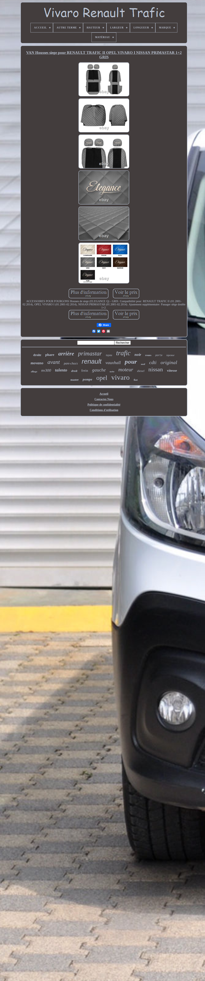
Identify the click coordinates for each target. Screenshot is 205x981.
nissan (155, 369)
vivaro (120, 377)
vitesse (172, 370)
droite (37, 355)
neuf (143, 364)
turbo (112, 371)
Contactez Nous (103, 399)
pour (131, 361)
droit (74, 370)
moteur (125, 369)
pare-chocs (71, 363)
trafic (123, 353)
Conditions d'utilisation (104, 410)
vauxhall (113, 362)
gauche (99, 369)
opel (101, 377)
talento (61, 370)
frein (84, 370)
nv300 (46, 370)
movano (37, 363)
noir (138, 354)
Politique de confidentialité (103, 404)
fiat (136, 379)
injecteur (170, 355)
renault (91, 361)
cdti (153, 362)
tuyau (109, 355)
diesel (140, 370)
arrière (66, 354)
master (74, 379)
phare (49, 355)
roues (148, 355)
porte (158, 355)
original (169, 362)
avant (53, 362)
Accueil (103, 393)
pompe (87, 379)
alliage (34, 371)
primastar (90, 353)
